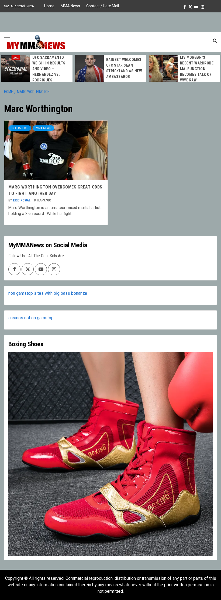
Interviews (20, 128)
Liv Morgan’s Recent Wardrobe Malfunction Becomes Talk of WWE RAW (197, 68)
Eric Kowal (22, 200)
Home (49, 6)
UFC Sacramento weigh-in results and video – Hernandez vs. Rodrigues (48, 68)
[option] (36, 69)
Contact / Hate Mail (102, 6)
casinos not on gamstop (31, 317)
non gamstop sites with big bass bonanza (47, 293)
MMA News (70, 6)
